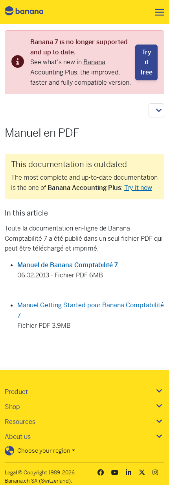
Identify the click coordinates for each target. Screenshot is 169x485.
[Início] (31, 12)
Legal (11, 472)
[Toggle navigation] (157, 12)
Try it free (146, 62)
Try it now (138, 188)
